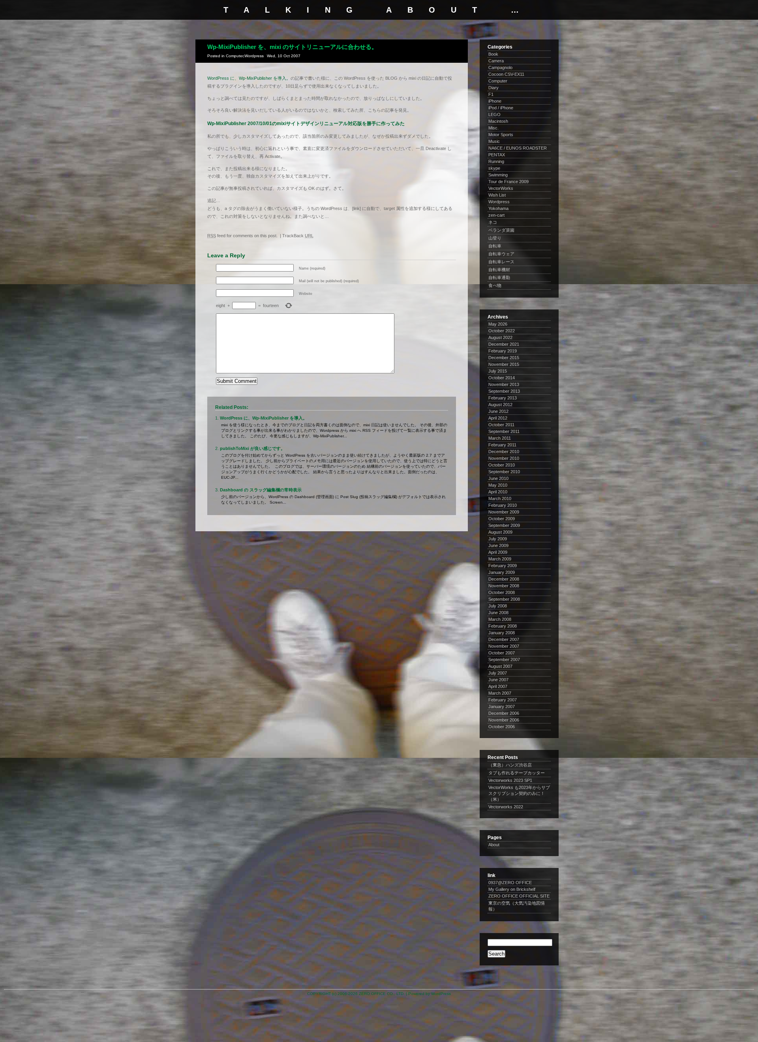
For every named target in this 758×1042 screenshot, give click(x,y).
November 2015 (503, 364)
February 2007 (502, 699)
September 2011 (504, 431)
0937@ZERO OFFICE (510, 882)
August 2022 (500, 337)
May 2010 (497, 485)
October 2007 (501, 652)
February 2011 (502, 444)
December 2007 (503, 639)
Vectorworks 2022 (505, 806)
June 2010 (498, 478)
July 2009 (497, 538)
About (493, 844)
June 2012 (498, 411)
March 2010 (499, 498)
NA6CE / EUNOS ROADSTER (517, 148)
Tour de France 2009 (508, 181)
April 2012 (497, 418)
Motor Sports (500, 134)
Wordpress (254, 56)
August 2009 (500, 532)
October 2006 (501, 726)
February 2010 (502, 505)
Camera (496, 60)
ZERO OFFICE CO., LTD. (382, 993)
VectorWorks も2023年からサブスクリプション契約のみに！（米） (519, 793)
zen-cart (496, 215)
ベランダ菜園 (501, 230)
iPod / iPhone (500, 107)
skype (494, 168)
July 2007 (497, 673)
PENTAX (496, 154)
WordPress (441, 993)
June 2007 (498, 679)
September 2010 (504, 471)
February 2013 (502, 397)
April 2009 (497, 552)
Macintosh (498, 121)
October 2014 (501, 377)
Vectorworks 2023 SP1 (510, 780)
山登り (494, 238)
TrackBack (297, 235)
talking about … (379, 10)
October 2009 (501, 518)
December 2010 (503, 451)
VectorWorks (500, 188)
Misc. (493, 128)
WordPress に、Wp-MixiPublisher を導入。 (249, 78)
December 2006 (503, 713)
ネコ (492, 222)
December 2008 (503, 579)
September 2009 (504, 525)
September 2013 (504, 391)
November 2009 (503, 512)
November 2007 (503, 646)
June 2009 (498, 545)
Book (493, 54)
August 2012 (500, 404)
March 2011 (499, 438)
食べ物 (494, 285)
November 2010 (503, 458)
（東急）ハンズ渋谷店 (510, 765)
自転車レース (501, 261)
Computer (234, 56)
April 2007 (497, 686)
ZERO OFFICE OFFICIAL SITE (519, 896)
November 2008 (503, 585)
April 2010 (497, 491)
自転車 (494, 246)
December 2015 (503, 357)
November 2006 (503, 720)
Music (494, 141)
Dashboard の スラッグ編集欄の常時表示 (261, 489)
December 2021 (503, 344)
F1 (490, 94)
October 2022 (501, 330)
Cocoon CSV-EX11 (506, 74)
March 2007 (499, 693)
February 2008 (502, 626)
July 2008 (497, 605)
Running (496, 161)
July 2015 (497, 371)
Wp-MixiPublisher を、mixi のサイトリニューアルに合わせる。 (292, 46)
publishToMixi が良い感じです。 (252, 448)
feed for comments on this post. (242, 235)
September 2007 (504, 659)
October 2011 (501, 424)
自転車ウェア (501, 253)
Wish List (497, 195)
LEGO (494, 114)
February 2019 (502, 351)
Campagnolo (500, 67)
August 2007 (500, 666)
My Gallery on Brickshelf (511, 889)
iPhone (494, 101)
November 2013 (503, 384)
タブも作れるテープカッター (516, 772)
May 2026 (497, 324)
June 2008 (498, 612)
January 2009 (501, 572)
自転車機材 (499, 269)
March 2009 (499, 559)
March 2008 (499, 619)
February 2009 (502, 565)
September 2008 (504, 599)
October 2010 (501, 465)
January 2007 (501, 706)
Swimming (498, 174)
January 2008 (501, 632)
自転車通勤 (499, 277)
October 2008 (501, 592)
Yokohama (498, 208)
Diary (493, 87)
